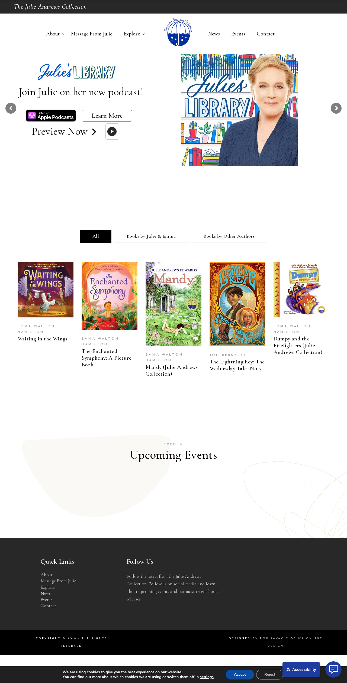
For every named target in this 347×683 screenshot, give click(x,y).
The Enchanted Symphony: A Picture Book (106, 358)
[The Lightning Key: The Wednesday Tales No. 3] (237, 304)
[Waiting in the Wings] (45, 289)
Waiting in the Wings (42, 338)
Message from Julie (58, 581)
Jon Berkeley (228, 355)
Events (47, 599)
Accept (240, 674)
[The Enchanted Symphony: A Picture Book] (109, 296)
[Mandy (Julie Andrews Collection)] (173, 304)
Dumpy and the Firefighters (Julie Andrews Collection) (298, 345)
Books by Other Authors (229, 236)
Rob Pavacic (274, 638)
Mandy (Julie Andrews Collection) (172, 370)
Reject (269, 674)
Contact (48, 606)
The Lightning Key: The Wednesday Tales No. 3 (237, 365)
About (47, 574)
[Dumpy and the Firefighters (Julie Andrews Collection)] (301, 289)
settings (207, 677)
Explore (48, 587)
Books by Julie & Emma (151, 236)
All (95, 236)
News (46, 593)
